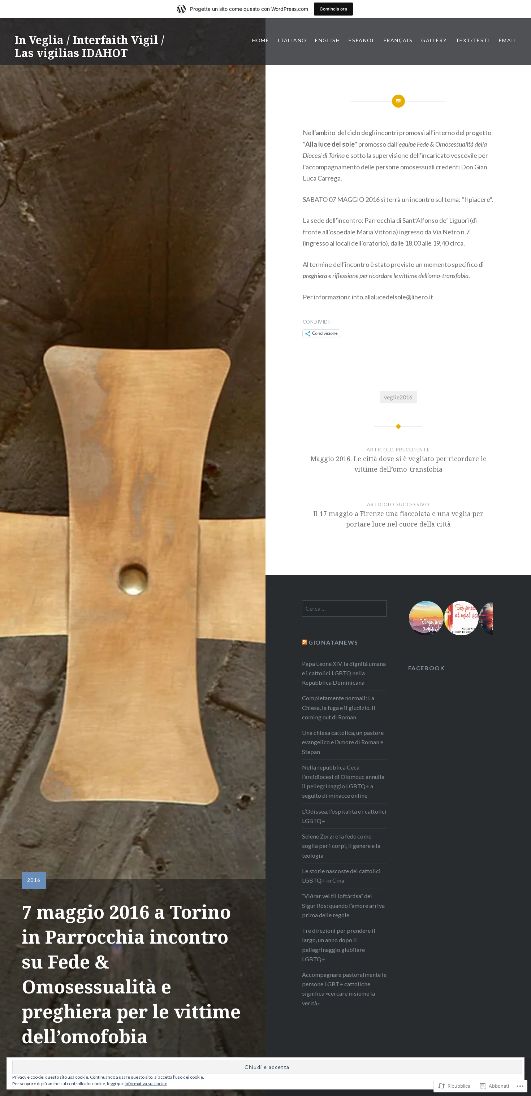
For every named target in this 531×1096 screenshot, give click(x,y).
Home (260, 40)
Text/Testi (473, 40)
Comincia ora (333, 9)
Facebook (426, 667)
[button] (425, 618)
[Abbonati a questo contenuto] (304, 642)
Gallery (434, 40)
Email (508, 40)
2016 (33, 880)
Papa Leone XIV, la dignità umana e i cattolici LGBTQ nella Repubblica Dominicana (344, 673)
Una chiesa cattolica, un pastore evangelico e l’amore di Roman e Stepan (343, 742)
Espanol (362, 40)
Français (398, 40)
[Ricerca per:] (344, 608)
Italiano (292, 40)
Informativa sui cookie (146, 1083)
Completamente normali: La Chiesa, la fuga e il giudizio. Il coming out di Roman (338, 707)
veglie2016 (398, 397)
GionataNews (333, 642)
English (327, 40)
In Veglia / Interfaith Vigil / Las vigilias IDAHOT (89, 46)
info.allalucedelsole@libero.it (392, 297)
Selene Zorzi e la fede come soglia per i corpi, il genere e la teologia (341, 845)
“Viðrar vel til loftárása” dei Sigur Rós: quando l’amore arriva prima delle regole (343, 905)
